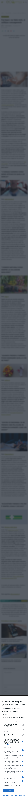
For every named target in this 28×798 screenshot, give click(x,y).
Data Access (14, 795)
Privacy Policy (22, 795)
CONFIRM (8, 790)
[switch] (23, 725)
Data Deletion (6, 795)
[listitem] (14, 722)
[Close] (25, 698)
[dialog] (14, 746)
